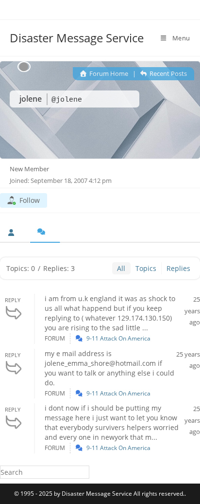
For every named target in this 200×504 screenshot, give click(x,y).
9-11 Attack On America (118, 338)
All (121, 268)
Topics (145, 268)
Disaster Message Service (77, 38)
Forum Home (108, 73)
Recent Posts (167, 73)
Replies (178, 268)
